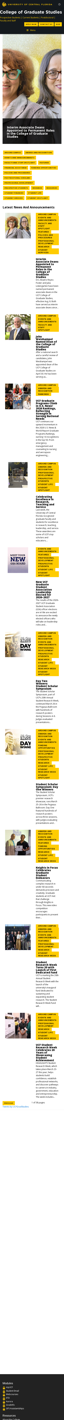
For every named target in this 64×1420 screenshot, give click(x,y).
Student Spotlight (38, 198)
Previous (8, 1103)
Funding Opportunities (44, 167)
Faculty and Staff (8, 20)
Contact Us (46, 24)
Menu (32, 30)
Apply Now (31, 24)
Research (38, 188)
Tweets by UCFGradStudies (16, 1106)
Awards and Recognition (39, 152)
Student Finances (15, 193)
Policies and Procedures (18, 172)
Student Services (14, 198)
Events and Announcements (20, 157)
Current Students (31, 17)
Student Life (35, 193)
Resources (53, 188)
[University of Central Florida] (27, 4)
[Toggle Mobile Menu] (59, 4)
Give (58, 24)
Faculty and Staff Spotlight (21, 162)
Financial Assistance (16, 167)
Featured (45, 162)
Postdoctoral (47, 17)
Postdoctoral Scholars (18, 178)
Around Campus (14, 152)
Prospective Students (10, 17)
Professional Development (20, 183)
